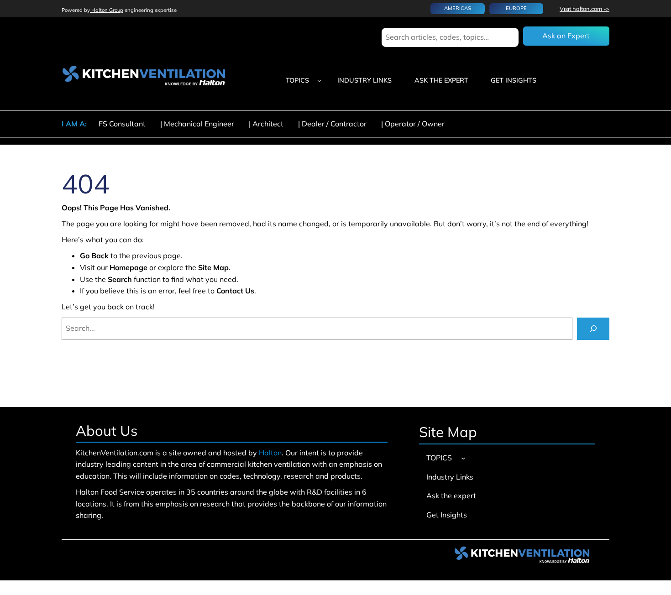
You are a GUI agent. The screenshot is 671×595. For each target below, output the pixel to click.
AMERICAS (457, 8)
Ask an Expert (566, 35)
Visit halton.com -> (584, 8)
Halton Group (106, 10)
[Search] (593, 329)
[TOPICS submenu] (319, 80)
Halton (270, 452)
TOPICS (297, 80)
